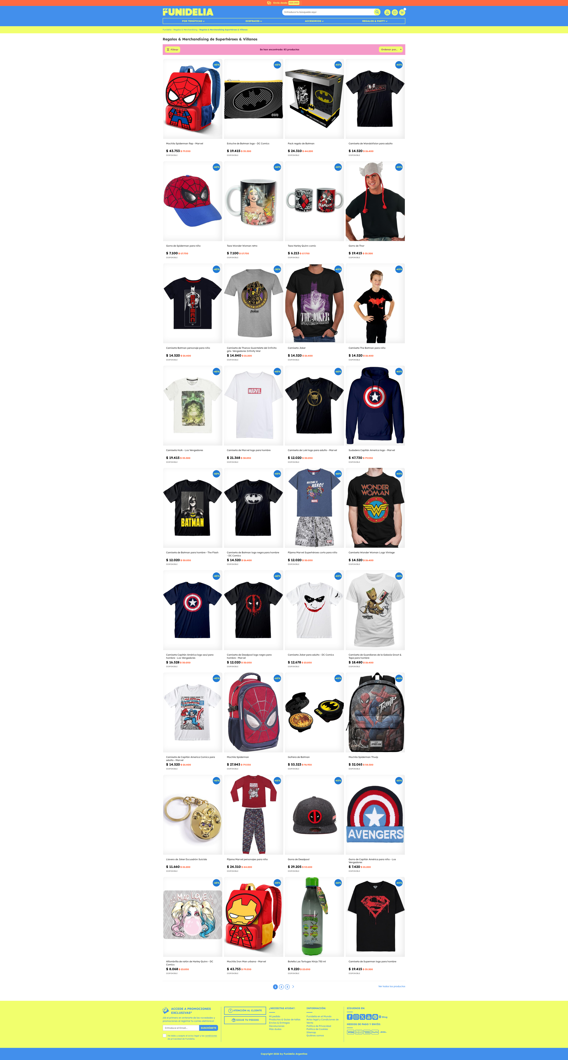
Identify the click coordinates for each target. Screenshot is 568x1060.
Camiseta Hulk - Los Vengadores (184, 450)
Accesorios (313, 21)
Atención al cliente (247, 1010)
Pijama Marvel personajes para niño (247, 859)
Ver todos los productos (391, 986)
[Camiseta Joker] (314, 303)
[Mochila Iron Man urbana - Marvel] (253, 917)
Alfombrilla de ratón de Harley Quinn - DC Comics (189, 963)
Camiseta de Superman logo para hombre (372, 961)
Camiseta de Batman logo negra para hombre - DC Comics (253, 554)
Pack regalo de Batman (301, 143)
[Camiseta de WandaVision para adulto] (375, 99)
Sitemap (311, 1032)
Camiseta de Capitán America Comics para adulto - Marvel (190, 759)
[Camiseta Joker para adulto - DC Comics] (314, 610)
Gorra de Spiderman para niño (183, 245)
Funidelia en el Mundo (318, 1016)
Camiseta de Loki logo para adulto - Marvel (312, 450)
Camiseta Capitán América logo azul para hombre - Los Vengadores (189, 656)
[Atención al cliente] (395, 12)
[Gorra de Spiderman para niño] (192, 201)
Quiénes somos (315, 1035)
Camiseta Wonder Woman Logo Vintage (372, 552)
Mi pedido (274, 1016)
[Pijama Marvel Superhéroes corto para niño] (314, 508)
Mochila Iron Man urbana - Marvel (246, 961)
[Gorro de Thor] (375, 201)
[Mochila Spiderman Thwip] (375, 712)
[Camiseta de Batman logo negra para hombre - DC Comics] (253, 508)
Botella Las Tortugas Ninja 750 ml (307, 961)
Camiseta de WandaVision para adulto (371, 143)
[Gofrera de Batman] (314, 712)
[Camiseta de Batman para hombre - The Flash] (192, 508)
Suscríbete (208, 1027)
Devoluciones (276, 1025)
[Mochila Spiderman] (253, 712)
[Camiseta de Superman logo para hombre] (375, 917)
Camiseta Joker (297, 347)
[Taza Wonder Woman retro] (253, 201)
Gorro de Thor (356, 245)
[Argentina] (350, 1017)
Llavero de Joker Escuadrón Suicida (186, 859)
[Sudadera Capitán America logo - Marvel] (375, 406)
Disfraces (252, 21)
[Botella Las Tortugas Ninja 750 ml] (314, 917)
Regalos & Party (373, 21)
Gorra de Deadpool (298, 859)
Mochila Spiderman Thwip (363, 757)
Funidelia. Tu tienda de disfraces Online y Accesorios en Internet (188, 12)
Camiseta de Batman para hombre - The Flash (192, 552)
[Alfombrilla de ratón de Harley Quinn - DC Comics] (192, 917)
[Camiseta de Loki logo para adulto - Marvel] (314, 406)
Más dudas (275, 1029)
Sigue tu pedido (247, 1019)
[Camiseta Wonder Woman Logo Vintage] (375, 508)
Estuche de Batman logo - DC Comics (248, 143)
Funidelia (167, 29)
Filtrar (174, 49)
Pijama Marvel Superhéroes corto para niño (312, 552)
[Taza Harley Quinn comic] (314, 201)
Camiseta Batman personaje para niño (188, 347)
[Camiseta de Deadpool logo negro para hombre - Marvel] (253, 610)
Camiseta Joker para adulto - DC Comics (311, 654)
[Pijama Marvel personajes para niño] (253, 815)
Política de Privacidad (318, 1025)
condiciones (211, 1035)
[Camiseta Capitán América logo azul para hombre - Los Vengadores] (192, 610)
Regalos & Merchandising (185, 29)
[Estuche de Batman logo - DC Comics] (253, 99)
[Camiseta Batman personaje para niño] (192, 303)
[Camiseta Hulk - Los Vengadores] (192, 406)
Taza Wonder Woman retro (242, 245)
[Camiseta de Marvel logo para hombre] (253, 406)
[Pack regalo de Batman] (314, 99)
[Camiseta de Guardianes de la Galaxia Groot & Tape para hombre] (375, 610)
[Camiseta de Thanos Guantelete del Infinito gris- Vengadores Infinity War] (253, 303)
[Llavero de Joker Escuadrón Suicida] (192, 815)
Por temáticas (192, 21)
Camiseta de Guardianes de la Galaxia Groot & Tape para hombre (375, 656)
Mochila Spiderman (238, 757)
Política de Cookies (317, 1029)
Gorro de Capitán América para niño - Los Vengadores (372, 861)
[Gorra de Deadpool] (314, 815)
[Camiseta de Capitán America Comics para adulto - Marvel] (192, 712)
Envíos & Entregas (279, 1022)
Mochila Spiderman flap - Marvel (184, 143)
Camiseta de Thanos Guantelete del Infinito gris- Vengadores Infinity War (252, 349)
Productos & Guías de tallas (284, 1019)
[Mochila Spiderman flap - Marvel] (192, 99)
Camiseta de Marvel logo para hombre (249, 450)
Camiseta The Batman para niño (367, 347)
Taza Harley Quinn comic (302, 245)
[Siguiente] (293, 986)
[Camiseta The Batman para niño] (375, 303)
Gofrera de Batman (299, 757)
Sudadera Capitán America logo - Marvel (372, 450)
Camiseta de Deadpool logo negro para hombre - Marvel (249, 656)
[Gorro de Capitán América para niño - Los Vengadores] (375, 815)
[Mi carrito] (402, 12)
